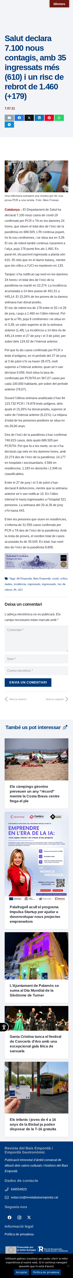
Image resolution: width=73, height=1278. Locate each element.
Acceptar (21, 1272)
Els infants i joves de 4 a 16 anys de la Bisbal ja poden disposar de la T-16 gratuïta (33, 1124)
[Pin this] (49, 118)
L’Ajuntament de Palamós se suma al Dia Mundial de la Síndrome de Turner (34, 990)
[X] (29, 1217)
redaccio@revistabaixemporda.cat (34, 1197)
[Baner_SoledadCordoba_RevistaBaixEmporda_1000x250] (36, 568)
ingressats (34, 584)
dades (8, 584)
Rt (15, 589)
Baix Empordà (42, 578)
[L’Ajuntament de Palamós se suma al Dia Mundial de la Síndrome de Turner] (36, 935)
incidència (20, 584)
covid (55, 578)
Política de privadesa (19, 1234)
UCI (20, 589)
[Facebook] (9, 1217)
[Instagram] (19, 1217)
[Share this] (19, 118)
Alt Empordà (24, 578)
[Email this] (9, 118)
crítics (63, 578)
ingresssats (49, 584)
